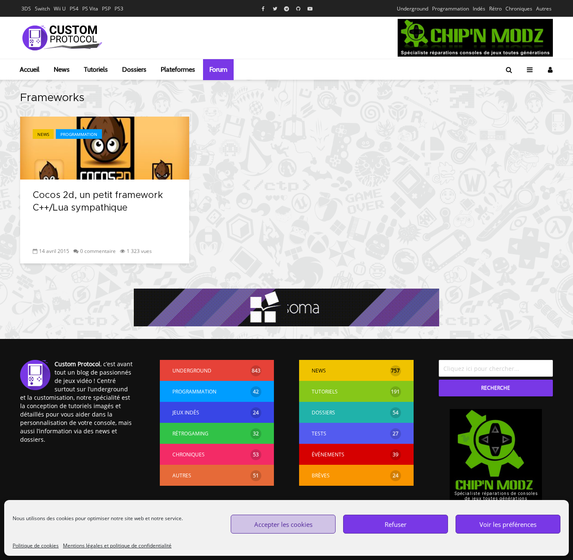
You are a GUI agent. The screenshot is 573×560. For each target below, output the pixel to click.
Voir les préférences (508, 524)
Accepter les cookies (283, 524)
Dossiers (134, 69)
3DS (26, 8)
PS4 (74, 8)
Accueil (29, 69)
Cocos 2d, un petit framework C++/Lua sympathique (98, 202)
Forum (218, 69)
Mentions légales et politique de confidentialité (117, 545)
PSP (106, 8)
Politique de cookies (36, 545)
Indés (479, 8)
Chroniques (518, 8)
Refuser (395, 524)
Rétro (495, 8)
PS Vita (90, 8)
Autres (544, 8)
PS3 (119, 8)
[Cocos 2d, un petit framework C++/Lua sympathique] (104, 147)
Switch (42, 8)
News (62, 69)
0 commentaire (98, 251)
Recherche (495, 387)
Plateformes (178, 69)
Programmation (450, 8)
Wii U (60, 8)
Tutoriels (96, 69)
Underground (412, 8)
